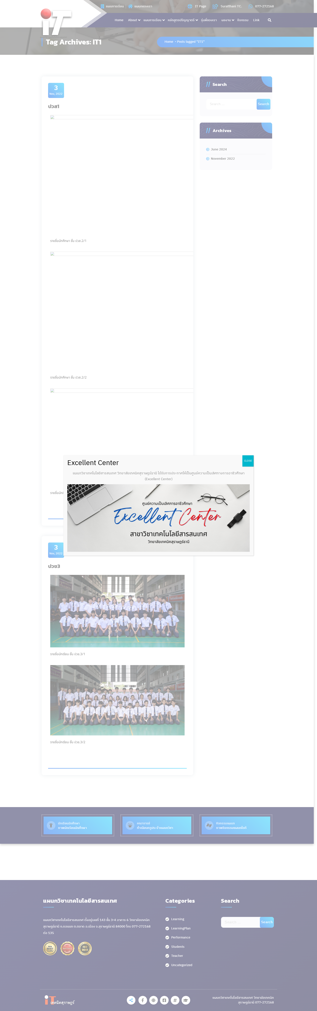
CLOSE (248, 461)
